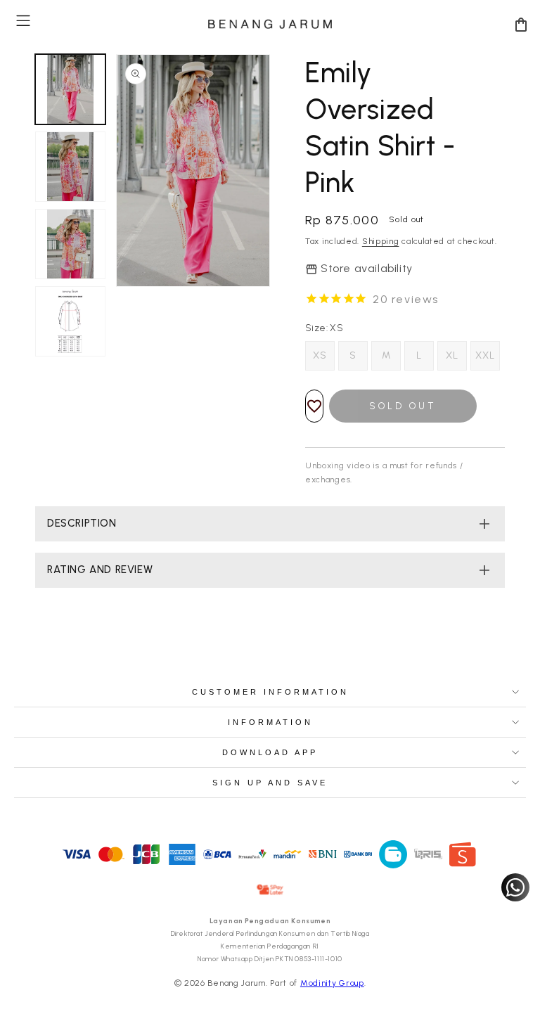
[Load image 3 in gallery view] (70, 244)
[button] (23, 20)
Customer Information (270, 692)
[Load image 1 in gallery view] (70, 89)
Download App (270, 752)
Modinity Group (332, 983)
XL (452, 355)
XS (320, 355)
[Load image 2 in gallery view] (70, 166)
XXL (485, 355)
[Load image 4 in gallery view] (70, 321)
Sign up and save (270, 782)
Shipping (380, 241)
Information (270, 722)
